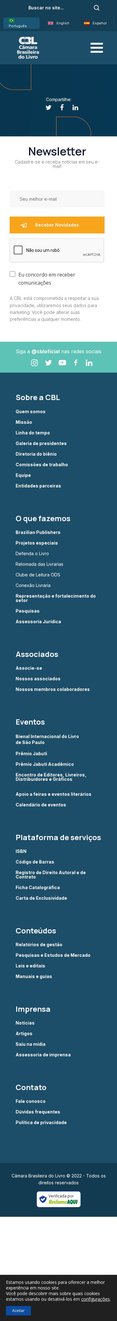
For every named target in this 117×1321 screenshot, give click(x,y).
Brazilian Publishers (38, 532)
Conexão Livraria (33, 585)
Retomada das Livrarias (39, 564)
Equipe (23, 475)
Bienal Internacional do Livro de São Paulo (48, 739)
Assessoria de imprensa (43, 1055)
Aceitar (18, 1310)
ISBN (21, 851)
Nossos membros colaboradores (53, 689)
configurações (95, 1299)
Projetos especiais (37, 543)
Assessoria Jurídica (38, 621)
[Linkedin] (72, 107)
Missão (24, 422)
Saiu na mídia (31, 1044)
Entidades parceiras (38, 486)
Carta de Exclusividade (41, 898)
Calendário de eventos (41, 805)
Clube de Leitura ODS (38, 575)
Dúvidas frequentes (38, 1112)
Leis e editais (30, 966)
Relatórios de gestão (39, 944)
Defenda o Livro (32, 553)
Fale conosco (31, 1101)
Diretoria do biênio (36, 454)
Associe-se (29, 668)
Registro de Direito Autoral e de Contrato (51, 874)
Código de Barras (35, 862)
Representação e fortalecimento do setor (56, 598)
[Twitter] (45, 107)
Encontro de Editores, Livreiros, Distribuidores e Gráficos (51, 777)
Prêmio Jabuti (31, 753)
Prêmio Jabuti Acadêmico (45, 764)
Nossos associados (38, 679)
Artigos (24, 1033)
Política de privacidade (41, 1122)
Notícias (25, 1023)
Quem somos (31, 411)
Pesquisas (28, 611)
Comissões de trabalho (42, 464)
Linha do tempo (33, 433)
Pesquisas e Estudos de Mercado (53, 955)
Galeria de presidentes (41, 443)
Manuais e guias (34, 976)
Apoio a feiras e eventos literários (53, 794)
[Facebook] (58, 107)
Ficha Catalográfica (38, 887)
